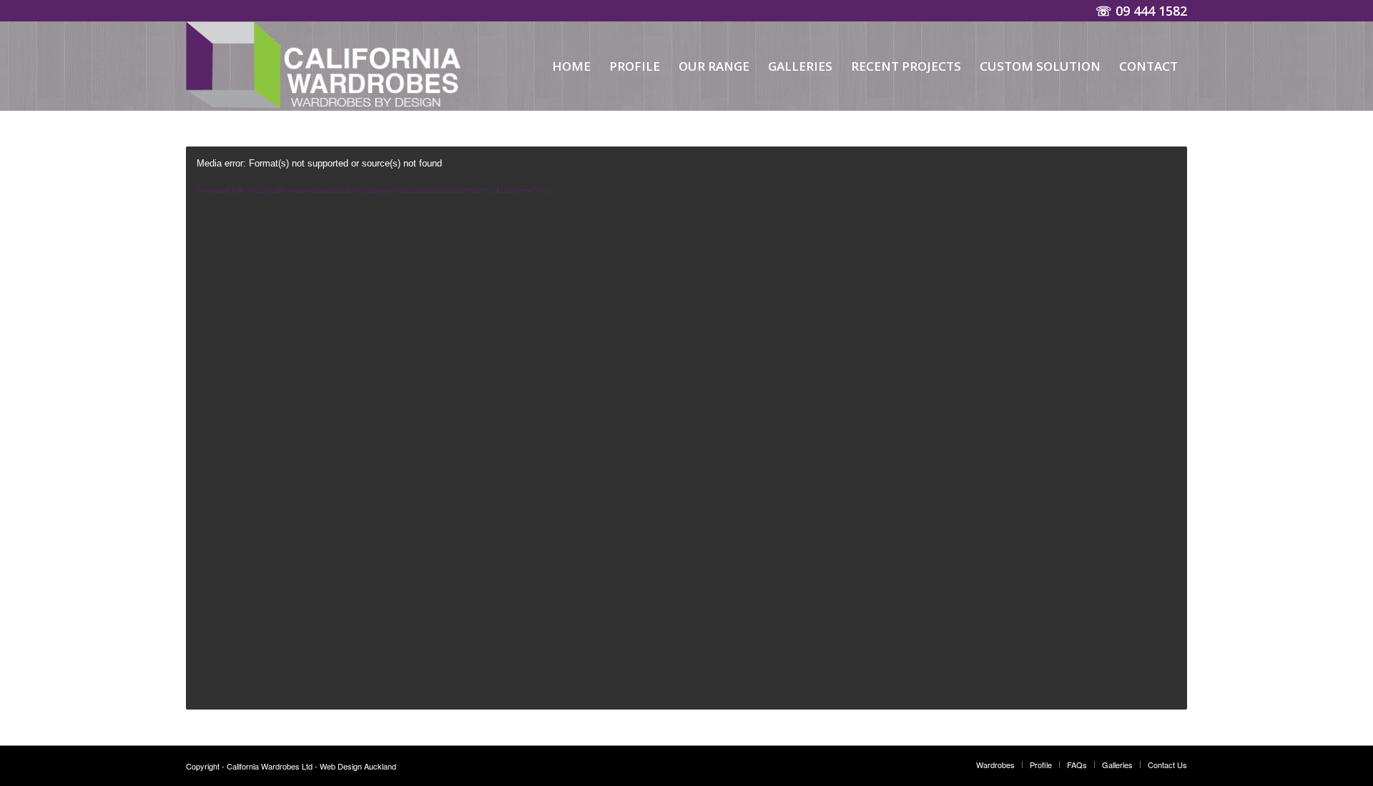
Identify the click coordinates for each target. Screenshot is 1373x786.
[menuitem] (571, 66)
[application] (686, 428)
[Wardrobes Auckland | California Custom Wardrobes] (327, 66)
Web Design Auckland (358, 766)
